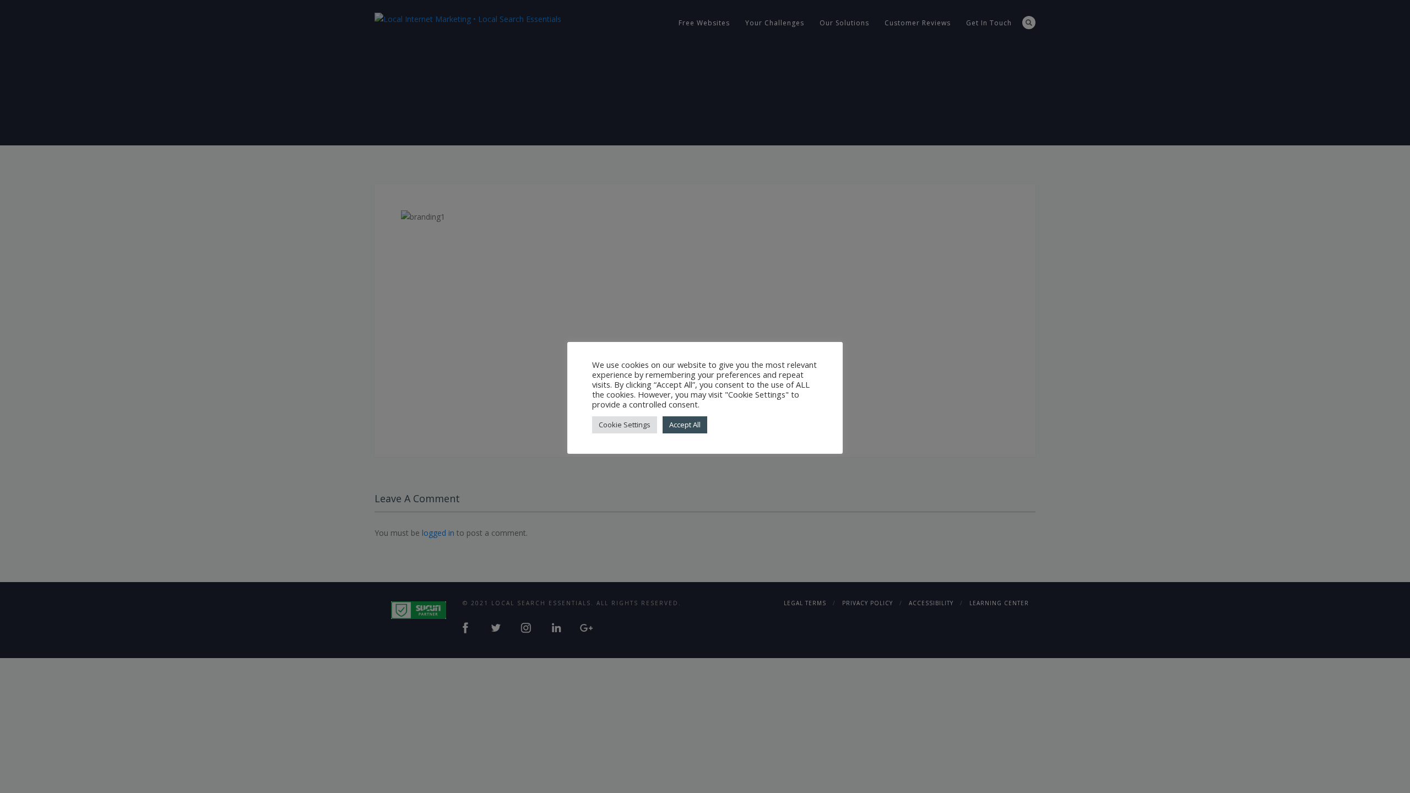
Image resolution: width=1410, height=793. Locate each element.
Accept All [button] (685, 425)
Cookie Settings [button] (624, 425)
